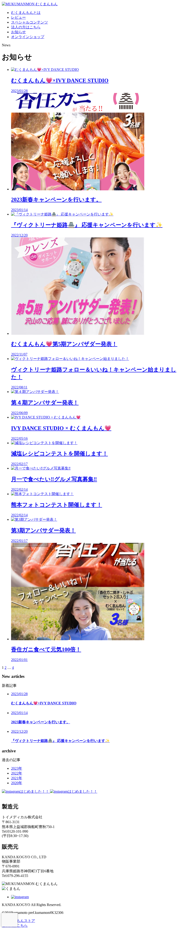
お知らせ (18, 32)
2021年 (16, 778)
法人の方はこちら (26, 27)
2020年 (16, 783)
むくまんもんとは (26, 13)
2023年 (16, 768)
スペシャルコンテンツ (29, 22)
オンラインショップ (27, 37)
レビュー (18, 17)
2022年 (16, 773)
